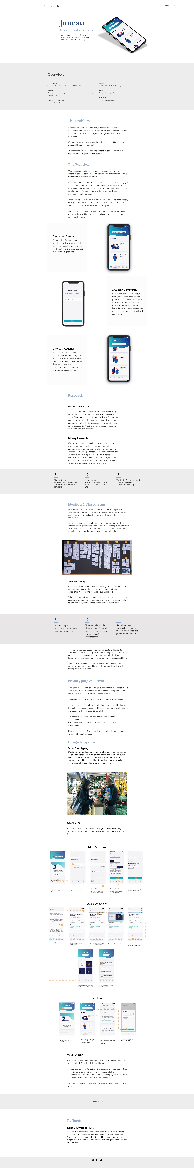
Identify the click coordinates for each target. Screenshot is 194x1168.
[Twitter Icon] (101, 1160)
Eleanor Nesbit (52, 6)
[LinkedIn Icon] (97, 1160)
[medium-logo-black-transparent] (93, 1160)
